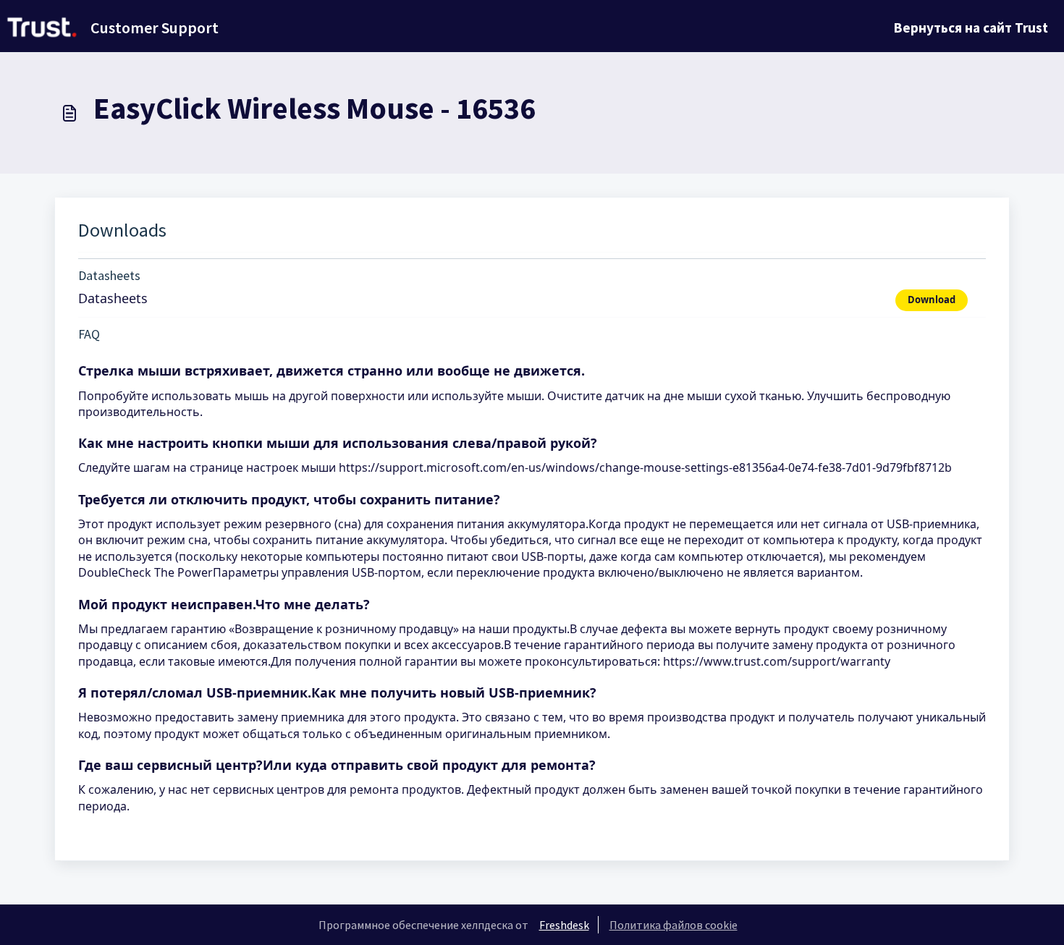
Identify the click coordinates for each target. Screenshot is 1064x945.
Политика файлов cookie (673, 925)
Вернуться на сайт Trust (971, 27)
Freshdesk (564, 925)
